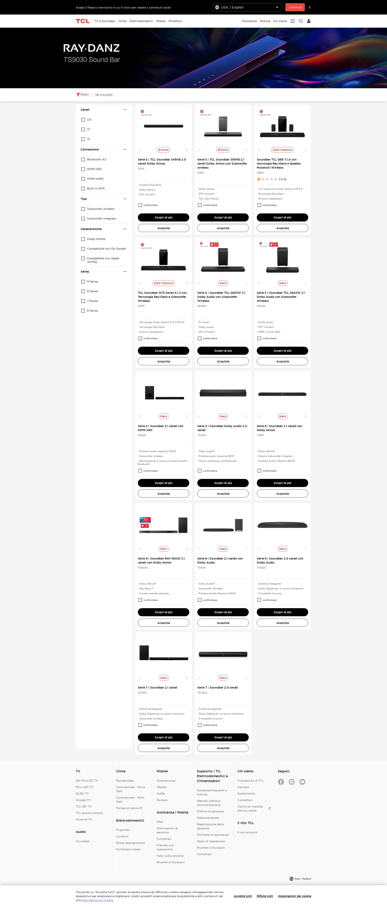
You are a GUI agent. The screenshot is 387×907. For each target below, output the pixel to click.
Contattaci (164, 839)
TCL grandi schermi (89, 813)
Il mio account (247, 832)
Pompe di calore (127, 808)
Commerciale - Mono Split (130, 789)
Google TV (83, 800)
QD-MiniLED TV (87, 780)
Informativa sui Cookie (97, 900)
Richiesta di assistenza (213, 835)
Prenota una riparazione (165, 847)
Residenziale (125, 780)
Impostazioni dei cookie (294, 896)
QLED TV (82, 793)
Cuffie (161, 793)
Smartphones (166, 780)
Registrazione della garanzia (210, 826)
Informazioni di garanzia (167, 830)
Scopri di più (164, 217)
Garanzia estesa (208, 818)
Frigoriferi (123, 830)
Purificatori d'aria (128, 849)
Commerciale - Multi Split (130, 799)
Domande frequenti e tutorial (212, 792)
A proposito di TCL (250, 780)
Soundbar (82, 841)
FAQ (160, 822)
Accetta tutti (243, 896)
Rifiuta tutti (265, 896)
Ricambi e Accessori (171, 862)
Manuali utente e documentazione (209, 803)
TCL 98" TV (84, 806)
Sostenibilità (246, 793)
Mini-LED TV (85, 787)
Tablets (161, 787)
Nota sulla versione (170, 856)
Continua (295, 7)
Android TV (84, 819)
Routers (162, 800)
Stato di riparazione (211, 841)
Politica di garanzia (210, 811)
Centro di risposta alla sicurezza (250, 808)
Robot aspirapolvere (130, 843)
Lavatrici (122, 836)
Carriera (243, 787)
